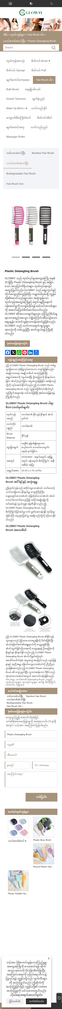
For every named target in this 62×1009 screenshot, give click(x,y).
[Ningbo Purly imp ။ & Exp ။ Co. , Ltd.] (31, 13)
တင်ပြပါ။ (41, 797)
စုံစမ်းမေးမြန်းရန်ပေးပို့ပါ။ (17, 343)
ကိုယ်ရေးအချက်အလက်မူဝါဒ (26, 994)
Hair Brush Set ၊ (15, 183)
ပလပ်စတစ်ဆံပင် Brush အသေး (19, 841)
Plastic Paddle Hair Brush (19, 893)
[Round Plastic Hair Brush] (43, 853)
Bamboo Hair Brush (43, 153)
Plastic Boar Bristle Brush (44, 840)
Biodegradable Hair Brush (21, 173)
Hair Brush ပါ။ (36, 34)
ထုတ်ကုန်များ (17, 34)
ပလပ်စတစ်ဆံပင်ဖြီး (14, 41)
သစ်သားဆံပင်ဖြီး (15, 153)
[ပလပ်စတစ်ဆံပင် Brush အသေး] (18, 827)
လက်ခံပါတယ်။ (36, 1001)
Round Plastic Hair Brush (44, 866)
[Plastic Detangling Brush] (31, 224)
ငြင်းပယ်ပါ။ (14, 1001)
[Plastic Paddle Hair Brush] (18, 880)
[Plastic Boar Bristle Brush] (43, 827)
